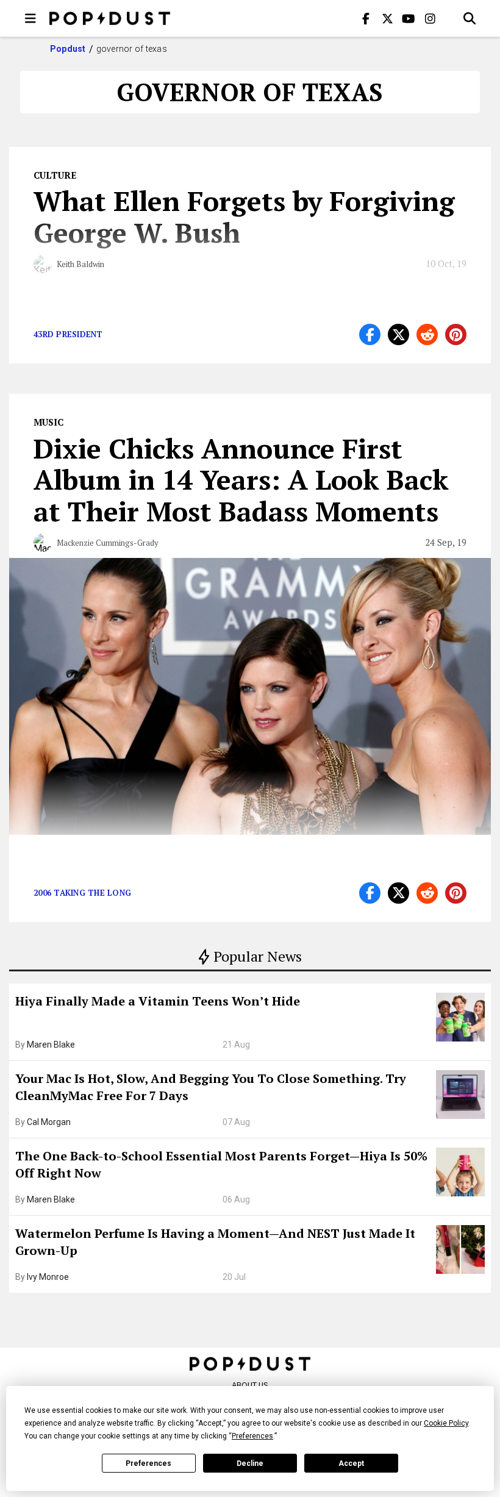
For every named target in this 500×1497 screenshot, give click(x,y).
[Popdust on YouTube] (408, 18)
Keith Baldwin (80, 264)
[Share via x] (398, 334)
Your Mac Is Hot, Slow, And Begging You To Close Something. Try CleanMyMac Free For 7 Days (210, 1087)
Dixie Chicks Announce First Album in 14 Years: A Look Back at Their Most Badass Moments (241, 480)
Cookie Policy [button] (446, 1423)
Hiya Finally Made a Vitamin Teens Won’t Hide (157, 1001)
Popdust (68, 49)
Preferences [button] (252, 1436)
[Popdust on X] (387, 18)
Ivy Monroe (48, 1277)
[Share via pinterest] (455, 334)
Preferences (148, 1463)
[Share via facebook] (369, 334)
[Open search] (469, 18)
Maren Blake (51, 1044)
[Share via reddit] (427, 334)
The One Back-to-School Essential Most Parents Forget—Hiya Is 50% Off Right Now (221, 1164)
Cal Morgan (49, 1122)
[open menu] (30, 18)
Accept (351, 1463)
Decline (250, 1463)
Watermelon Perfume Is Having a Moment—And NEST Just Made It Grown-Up (215, 1242)
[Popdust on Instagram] (430, 18)
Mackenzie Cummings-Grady (108, 542)
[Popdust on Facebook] (366, 18)
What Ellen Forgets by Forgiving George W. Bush (244, 216)
